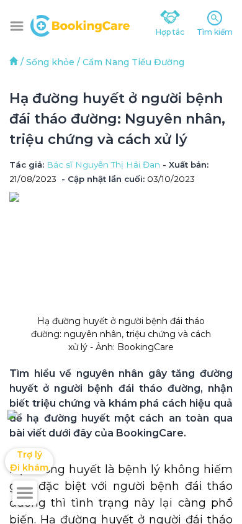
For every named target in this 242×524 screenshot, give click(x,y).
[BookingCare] (80, 24)
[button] (16, 26)
